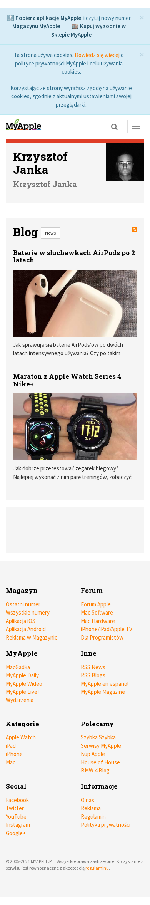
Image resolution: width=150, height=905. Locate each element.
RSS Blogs (93, 675)
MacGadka (18, 667)
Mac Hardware (98, 621)
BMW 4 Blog (95, 770)
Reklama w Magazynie (32, 637)
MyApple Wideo (24, 683)
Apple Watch (21, 737)
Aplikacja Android (26, 629)
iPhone (14, 753)
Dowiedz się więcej (97, 55)
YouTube (16, 816)
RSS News (93, 667)
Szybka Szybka (98, 737)
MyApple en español (104, 683)
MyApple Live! (22, 691)
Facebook (17, 800)
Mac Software (97, 612)
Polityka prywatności (105, 824)
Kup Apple (93, 753)
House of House (100, 762)
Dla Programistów (102, 637)
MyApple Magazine (103, 691)
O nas (87, 800)
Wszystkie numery (28, 612)
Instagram (18, 824)
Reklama (91, 808)
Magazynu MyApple (36, 26)
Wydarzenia (19, 700)
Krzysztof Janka (40, 163)
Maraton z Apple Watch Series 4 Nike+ (67, 380)
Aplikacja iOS (20, 621)
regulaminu (97, 868)
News (50, 233)
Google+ (16, 833)
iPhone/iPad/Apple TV (106, 629)
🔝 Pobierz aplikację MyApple (44, 18)
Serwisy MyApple (101, 745)
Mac (10, 762)
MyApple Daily (22, 675)
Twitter (15, 808)
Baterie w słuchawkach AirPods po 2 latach (74, 256)
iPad (11, 745)
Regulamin (93, 816)
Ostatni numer (23, 604)
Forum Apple (96, 604)
